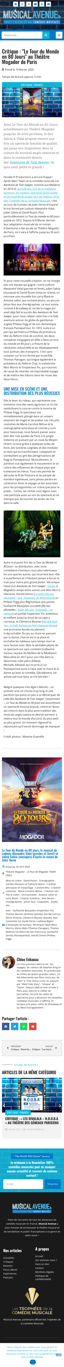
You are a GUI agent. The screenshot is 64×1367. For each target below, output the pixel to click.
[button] (59, 35)
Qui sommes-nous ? (46, 1260)
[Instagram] (22, 4)
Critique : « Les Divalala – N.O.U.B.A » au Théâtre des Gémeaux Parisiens (32, 1120)
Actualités (8, 1257)
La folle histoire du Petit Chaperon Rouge (33, 625)
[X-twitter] (28, 4)
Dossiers (8, 1265)
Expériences (10, 1273)
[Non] (59, 1354)
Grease (51, 586)
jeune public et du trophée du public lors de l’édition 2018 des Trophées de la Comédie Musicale (31, 196)
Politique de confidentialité (43, 1277)
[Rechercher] (46, 35)
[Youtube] (35, 4)
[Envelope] (48, 4)
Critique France (32, 85)
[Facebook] (15, 4)
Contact (39, 1268)
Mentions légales (44, 1271)
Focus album (10, 1269)
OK (32, 1362)
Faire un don (42, 1264)
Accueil (39, 1256)
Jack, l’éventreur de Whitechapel (36, 598)
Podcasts (8, 1277)
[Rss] (41, 4)
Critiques (8, 1261)
